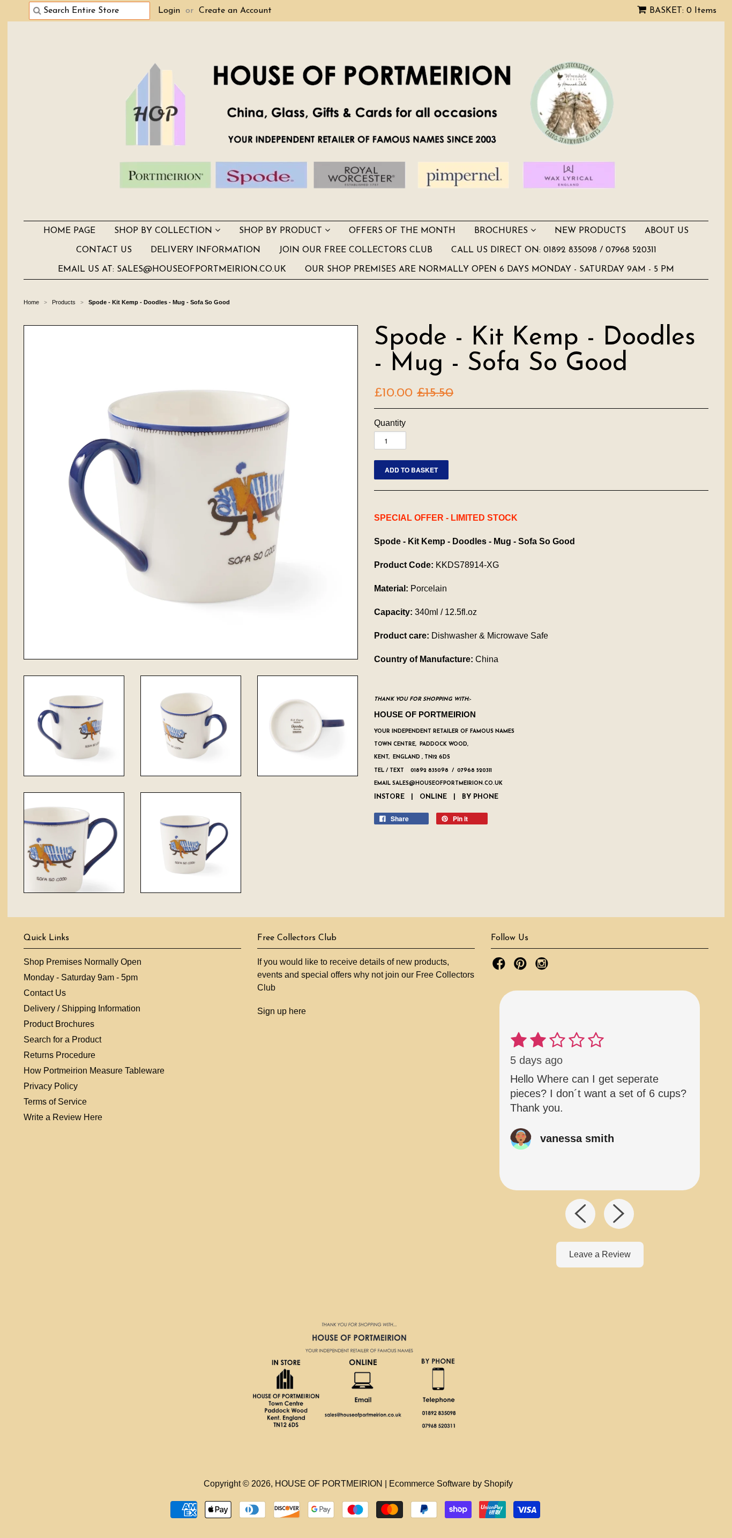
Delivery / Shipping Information (82, 1008)
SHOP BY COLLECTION (164, 231)
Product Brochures (59, 1024)
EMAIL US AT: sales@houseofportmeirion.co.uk (172, 269)
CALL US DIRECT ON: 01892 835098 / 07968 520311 (553, 250)
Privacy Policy (51, 1086)
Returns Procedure (59, 1055)
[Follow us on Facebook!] (500, 966)
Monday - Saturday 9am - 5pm (81, 977)
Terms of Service (55, 1101)
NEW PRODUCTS (590, 231)
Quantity (390, 422)
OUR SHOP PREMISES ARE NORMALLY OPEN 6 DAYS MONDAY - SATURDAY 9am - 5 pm (489, 269)
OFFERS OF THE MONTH (402, 231)
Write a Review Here (63, 1117)
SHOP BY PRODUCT (282, 231)
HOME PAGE (69, 231)
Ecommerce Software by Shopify (451, 1483)
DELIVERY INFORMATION (205, 250)
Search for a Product (62, 1039)
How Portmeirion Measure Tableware (94, 1070)
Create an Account (235, 10)
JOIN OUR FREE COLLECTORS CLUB (355, 250)
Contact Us (45, 992)
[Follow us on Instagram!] (543, 966)
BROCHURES (502, 231)
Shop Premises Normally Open (82, 961)
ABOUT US (667, 231)
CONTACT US (104, 250)
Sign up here (281, 1011)
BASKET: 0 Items (682, 10)
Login (169, 10)
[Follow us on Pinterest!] (522, 966)
